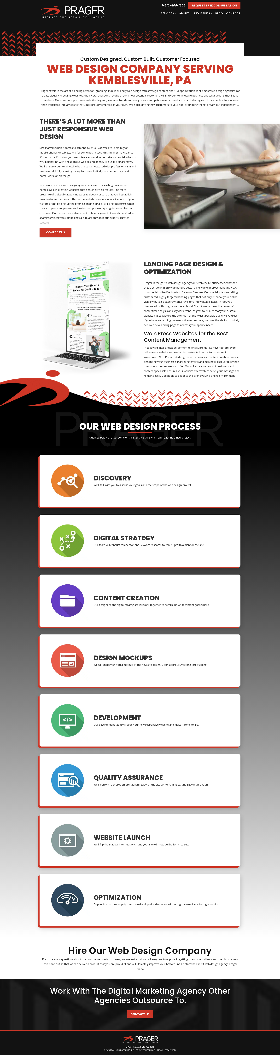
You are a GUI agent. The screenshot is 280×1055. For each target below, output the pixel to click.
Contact (233, 13)
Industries (202, 13)
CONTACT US (55, 232)
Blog (219, 13)
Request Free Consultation (214, 5)
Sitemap (160, 1050)
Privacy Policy (142, 1050)
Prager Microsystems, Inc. (122, 1050)
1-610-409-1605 (173, 5)
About (184, 13)
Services (167, 13)
